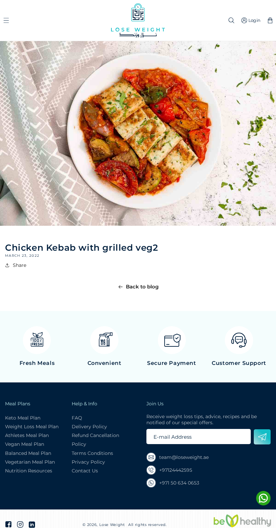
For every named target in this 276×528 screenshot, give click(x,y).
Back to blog (142, 286)
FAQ (77, 418)
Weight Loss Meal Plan (32, 427)
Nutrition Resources (28, 471)
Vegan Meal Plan (24, 444)
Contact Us (85, 471)
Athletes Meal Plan (27, 435)
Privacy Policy (88, 462)
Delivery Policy (89, 427)
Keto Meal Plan (22, 418)
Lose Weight (112, 524)
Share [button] (19, 265)
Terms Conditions (92, 453)
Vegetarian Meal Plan (30, 462)
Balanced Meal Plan (28, 453)
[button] (6, 20)
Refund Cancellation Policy (95, 439)
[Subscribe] (262, 436)
